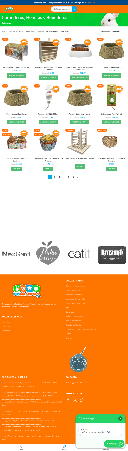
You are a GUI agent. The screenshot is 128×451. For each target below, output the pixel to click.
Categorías (6, 23)
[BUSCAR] (74, 9)
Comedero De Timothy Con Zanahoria (16, 159)
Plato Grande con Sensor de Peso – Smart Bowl (79, 68)
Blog (67, 307)
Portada (5, 31)
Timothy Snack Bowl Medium (80, 114)
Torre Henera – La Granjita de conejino (79, 158)
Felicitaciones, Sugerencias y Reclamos (81, 329)
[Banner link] (16, 254)
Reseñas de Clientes (74, 325)
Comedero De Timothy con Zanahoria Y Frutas (48, 159)
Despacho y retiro (73, 290)
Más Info (91, 3)
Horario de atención (73, 320)
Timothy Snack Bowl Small (16, 114)
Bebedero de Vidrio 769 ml (111, 114)
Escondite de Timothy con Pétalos (16, 67)
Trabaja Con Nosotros (74, 316)
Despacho (6, 331)
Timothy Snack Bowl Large (112, 67)
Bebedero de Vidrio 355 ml (48, 114)
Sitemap (69, 338)
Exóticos (23, 31)
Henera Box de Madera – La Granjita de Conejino (48, 68)
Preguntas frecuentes (74, 294)
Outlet (68, 334)
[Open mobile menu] (124, 9)
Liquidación (14, 31)
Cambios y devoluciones (75, 303)
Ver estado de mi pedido (75, 299)
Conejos (40, 31)
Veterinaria (6, 322)
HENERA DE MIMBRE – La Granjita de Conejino (111, 159)
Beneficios (70, 312)
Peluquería (6, 326)
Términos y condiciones (75, 286)
